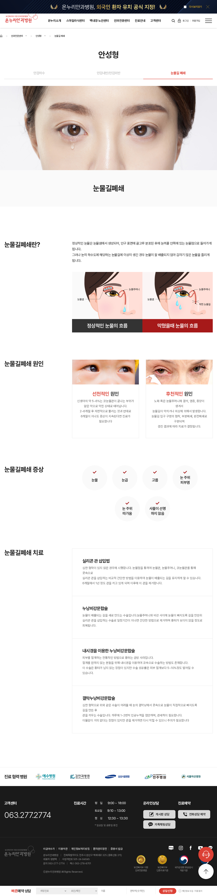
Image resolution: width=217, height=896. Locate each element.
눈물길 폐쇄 (178, 73)
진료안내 (140, 20)
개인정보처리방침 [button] (80, 849)
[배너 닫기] (207, 6)
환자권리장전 (100, 849)
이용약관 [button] (62, 849)
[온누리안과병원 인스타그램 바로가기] (181, 848)
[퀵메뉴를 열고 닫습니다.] (206, 854)
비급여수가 (49, 849)
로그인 (186, 20)
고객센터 (155, 20)
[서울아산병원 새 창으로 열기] (158, 776)
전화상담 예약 (197, 814)
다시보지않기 (195, 7)
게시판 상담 (162, 814)
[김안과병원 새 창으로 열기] (47, 776)
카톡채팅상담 (162, 824)
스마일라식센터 (75, 20)
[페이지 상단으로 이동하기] (206, 871)
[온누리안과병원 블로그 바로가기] (171, 848)
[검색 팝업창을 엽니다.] (173, 21)
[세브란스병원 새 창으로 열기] (195, 776)
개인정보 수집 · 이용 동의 (192, 891)
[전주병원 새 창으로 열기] (123, 776)
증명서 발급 (117, 849)
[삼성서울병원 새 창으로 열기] (84, 776)
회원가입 (196, 20)
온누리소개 (54, 20)
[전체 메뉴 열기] (208, 21)
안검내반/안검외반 (108, 73)
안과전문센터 (122, 20)
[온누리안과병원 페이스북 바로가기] (190, 848)
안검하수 (39, 73)
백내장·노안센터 (99, 20)
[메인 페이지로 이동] (1, 36)
